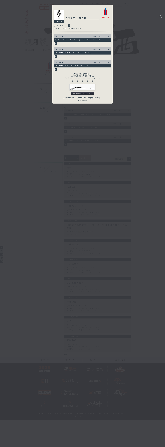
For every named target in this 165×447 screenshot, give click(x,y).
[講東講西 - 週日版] (55, 44)
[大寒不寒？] (69, 26)
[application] (82, 36)
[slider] (105, 36)
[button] (56, 36)
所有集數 (59, 21)
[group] (99, 36)
